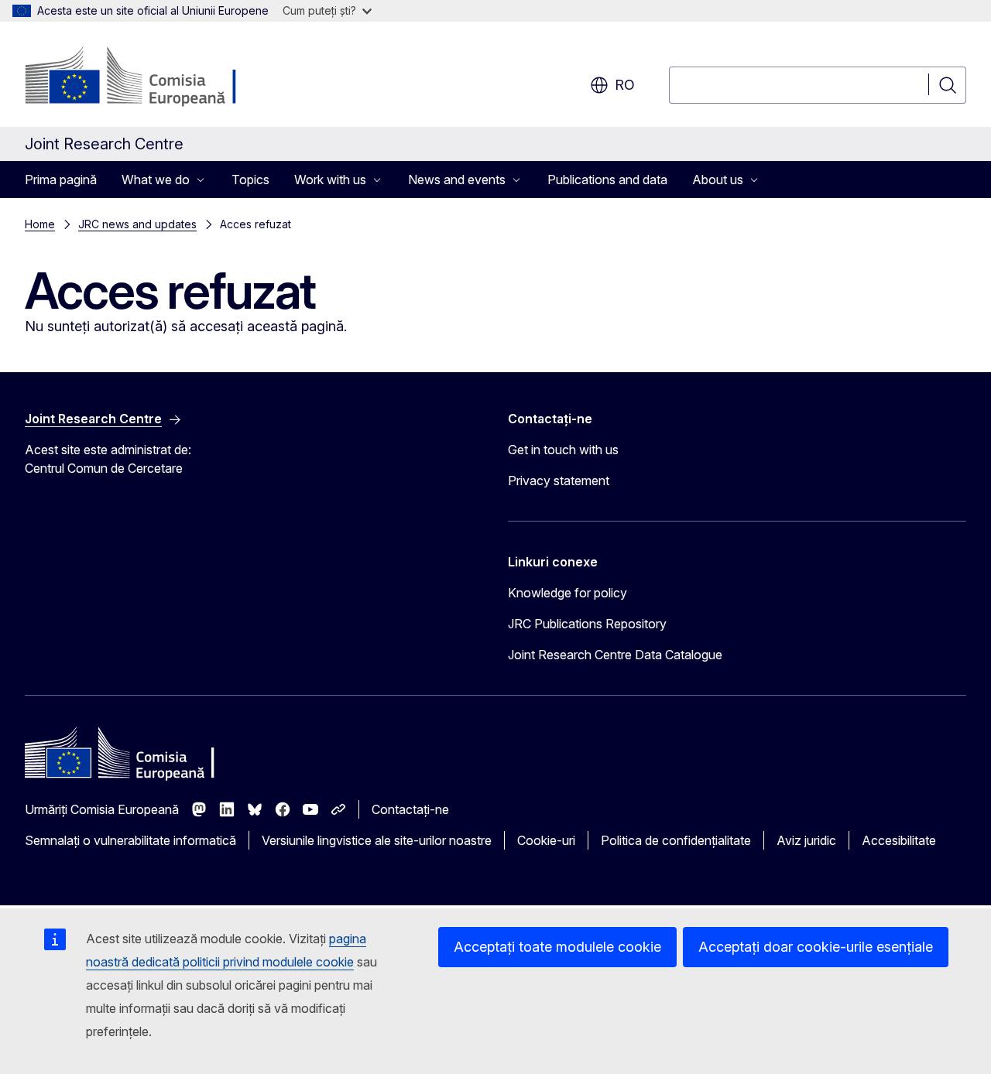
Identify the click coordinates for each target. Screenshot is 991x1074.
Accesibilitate (899, 840)
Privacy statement (558, 480)
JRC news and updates (137, 224)
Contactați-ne (410, 809)
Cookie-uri (546, 840)
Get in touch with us (563, 449)
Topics (250, 179)
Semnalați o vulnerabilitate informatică (130, 840)
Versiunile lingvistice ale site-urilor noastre (377, 840)
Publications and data (607, 179)
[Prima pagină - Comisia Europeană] (150, 77)
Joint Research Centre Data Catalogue (615, 654)
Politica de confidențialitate (676, 840)
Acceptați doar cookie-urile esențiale (815, 947)
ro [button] (625, 85)
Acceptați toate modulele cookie (557, 947)
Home (40, 224)
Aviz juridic (806, 840)
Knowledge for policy (567, 592)
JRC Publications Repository (587, 623)
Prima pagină (61, 179)
